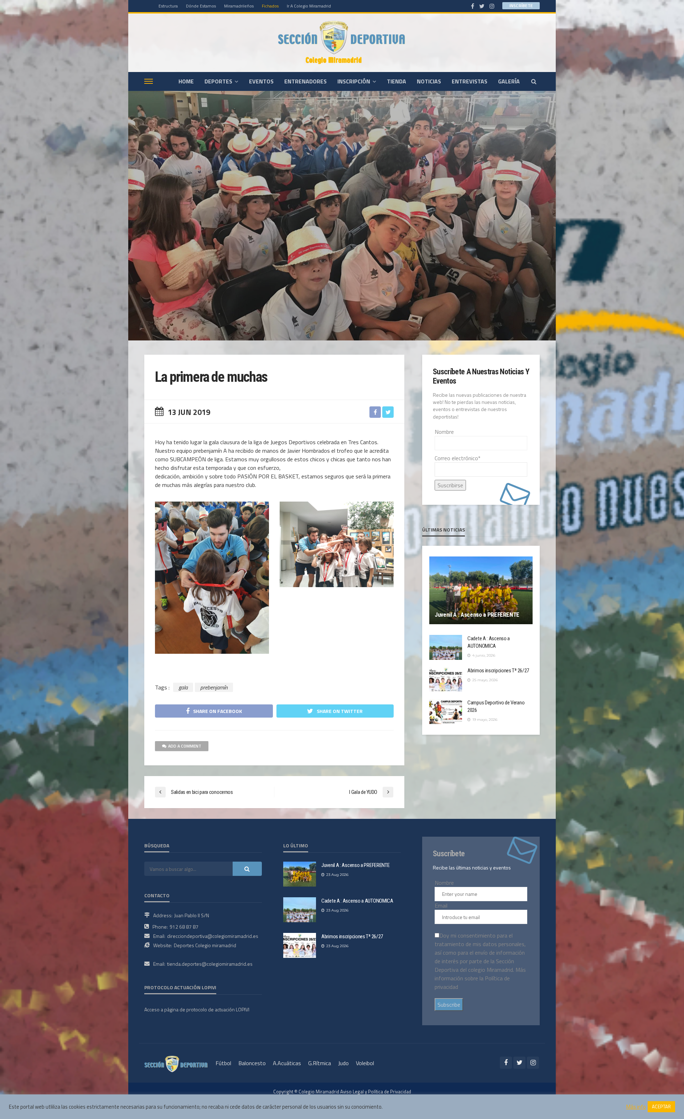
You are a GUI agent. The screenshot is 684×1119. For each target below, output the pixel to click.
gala (183, 687)
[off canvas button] (148, 81)
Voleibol (365, 1063)
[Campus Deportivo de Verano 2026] (445, 711)
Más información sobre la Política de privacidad (480, 978)
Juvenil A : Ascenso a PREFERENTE (477, 614)
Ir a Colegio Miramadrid (309, 5)
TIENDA (396, 81)
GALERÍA (509, 81)
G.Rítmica (319, 1063)
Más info (636, 1107)
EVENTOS (261, 81)
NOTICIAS (429, 81)
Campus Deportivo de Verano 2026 (495, 706)
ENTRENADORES (305, 81)
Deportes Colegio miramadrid (205, 945)
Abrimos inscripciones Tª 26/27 (498, 670)
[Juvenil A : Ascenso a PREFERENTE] (481, 590)
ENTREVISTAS (469, 81)
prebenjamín (214, 687)
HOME (186, 81)
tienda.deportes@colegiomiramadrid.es (210, 963)
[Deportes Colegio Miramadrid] (342, 43)
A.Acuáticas (287, 1063)
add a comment (184, 746)
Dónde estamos (201, 5)
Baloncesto (252, 1063)
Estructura (168, 5)
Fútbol (223, 1063)
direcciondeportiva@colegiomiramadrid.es (212, 936)
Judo (343, 1063)
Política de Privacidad (389, 1091)
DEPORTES (218, 81)
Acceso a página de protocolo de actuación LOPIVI (196, 1009)
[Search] (534, 81)
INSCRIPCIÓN (353, 81)
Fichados (270, 5)
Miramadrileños (239, 5)
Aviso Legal (352, 1091)
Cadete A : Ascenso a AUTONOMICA (488, 642)
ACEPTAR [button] (661, 1106)
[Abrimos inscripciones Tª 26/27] (445, 679)
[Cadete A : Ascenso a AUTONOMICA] (445, 647)
